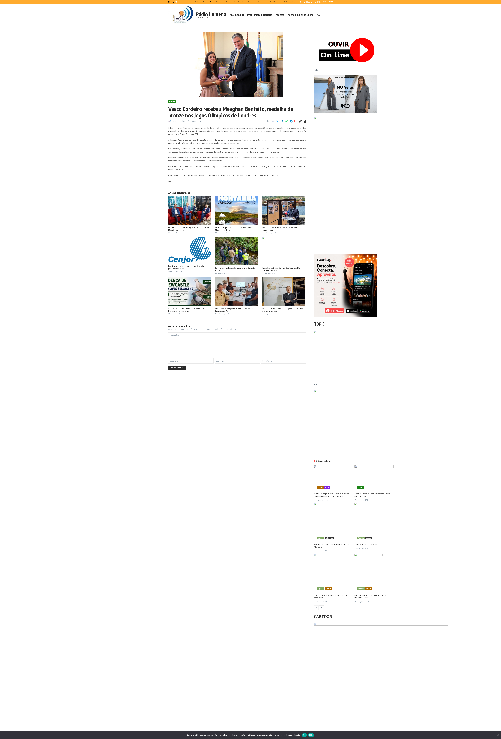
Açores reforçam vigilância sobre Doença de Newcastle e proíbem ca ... (186, 309)
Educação (329, 538)
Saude (368, 538)
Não (311, 735)
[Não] (497, 735)
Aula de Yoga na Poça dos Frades (365, 544)
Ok (304, 735)
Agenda (292, 14)
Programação (254, 14)
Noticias (267, 14)
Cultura (320, 487)
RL (176, 121)
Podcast (279, 14)
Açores (172, 101)
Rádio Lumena (211, 14)
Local (327, 487)
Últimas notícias (323, 461)
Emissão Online (305, 14)
